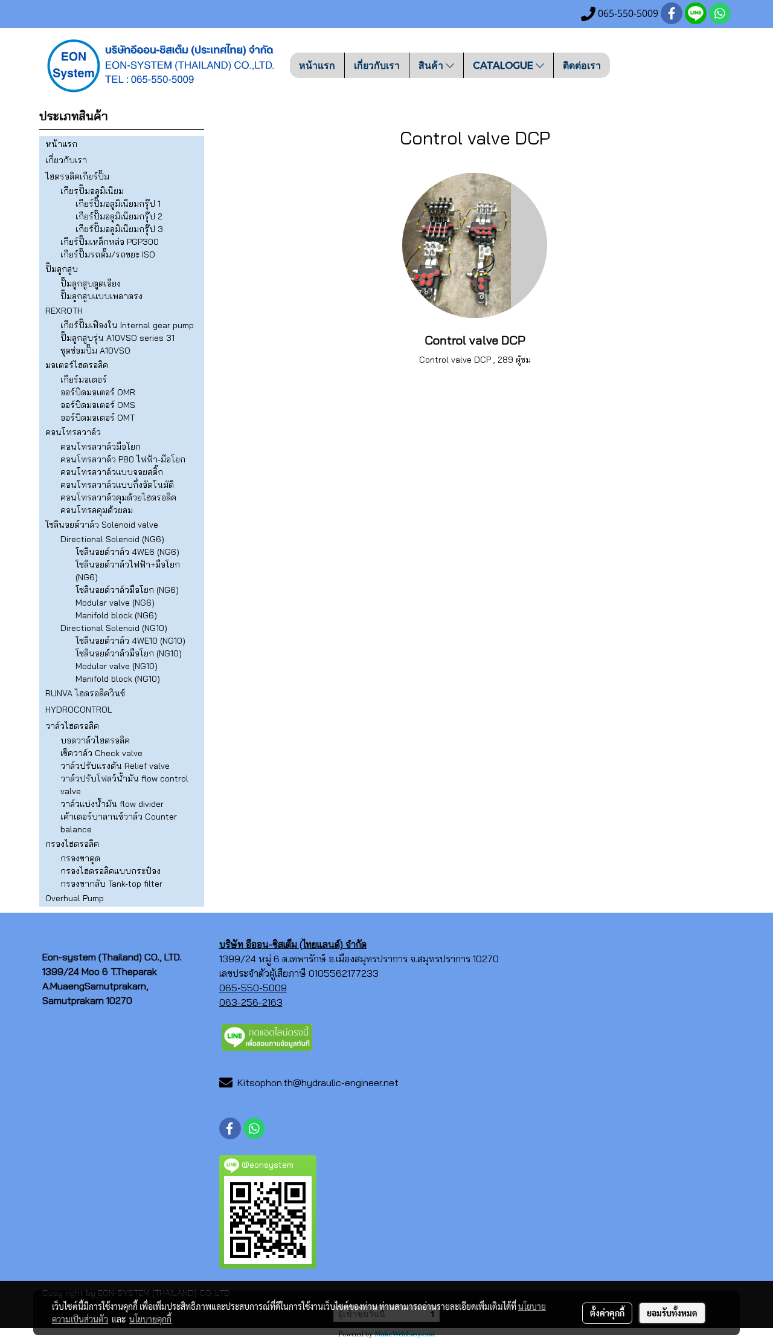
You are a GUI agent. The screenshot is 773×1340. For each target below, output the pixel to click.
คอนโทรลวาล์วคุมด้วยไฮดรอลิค (118, 497)
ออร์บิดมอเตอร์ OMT (97, 417)
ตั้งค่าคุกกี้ (607, 1312)
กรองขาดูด (80, 858)
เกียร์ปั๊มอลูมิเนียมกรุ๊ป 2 (118, 216)
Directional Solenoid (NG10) (113, 628)
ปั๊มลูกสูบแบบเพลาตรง (101, 296)
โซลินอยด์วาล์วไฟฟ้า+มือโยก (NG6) (127, 571)
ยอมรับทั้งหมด (672, 1312)
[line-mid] (267, 1036)
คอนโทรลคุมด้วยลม (96, 510)
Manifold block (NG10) (117, 678)
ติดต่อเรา (582, 65)
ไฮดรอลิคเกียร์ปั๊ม (77, 176)
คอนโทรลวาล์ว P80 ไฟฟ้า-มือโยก (122, 459)
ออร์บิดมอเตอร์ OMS (97, 405)
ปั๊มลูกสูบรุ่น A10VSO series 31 (117, 337)
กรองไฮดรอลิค (72, 843)
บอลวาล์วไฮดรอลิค (95, 740)
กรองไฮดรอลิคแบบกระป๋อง (110, 871)
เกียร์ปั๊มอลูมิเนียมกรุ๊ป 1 (118, 203)
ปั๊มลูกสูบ (61, 269)
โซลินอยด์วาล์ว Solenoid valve (101, 524)
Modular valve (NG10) (116, 666)
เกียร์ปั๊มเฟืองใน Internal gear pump (127, 325)
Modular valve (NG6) (115, 602)
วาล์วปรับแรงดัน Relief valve (115, 765)
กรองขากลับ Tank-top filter (111, 883)
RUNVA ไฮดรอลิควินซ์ (85, 693)
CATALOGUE (504, 65)
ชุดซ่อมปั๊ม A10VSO (95, 350)
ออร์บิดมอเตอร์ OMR (97, 392)
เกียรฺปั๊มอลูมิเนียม (92, 191)
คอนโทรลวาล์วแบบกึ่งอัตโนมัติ (117, 484)
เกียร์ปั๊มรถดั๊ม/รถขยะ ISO (107, 254)
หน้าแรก (317, 65)
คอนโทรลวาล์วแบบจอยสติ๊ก (111, 472)
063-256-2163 (251, 1002)
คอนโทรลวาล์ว (73, 432)
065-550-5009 (253, 988)
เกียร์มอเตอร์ (83, 379)
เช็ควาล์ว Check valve (101, 753)
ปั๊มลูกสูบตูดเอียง (90, 283)
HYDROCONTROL (78, 709)
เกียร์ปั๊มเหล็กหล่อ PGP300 (109, 241)
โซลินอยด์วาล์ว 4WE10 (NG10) (130, 640)
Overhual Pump (74, 898)
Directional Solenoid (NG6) (112, 539)
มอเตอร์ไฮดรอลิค (76, 365)
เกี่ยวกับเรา (377, 65)
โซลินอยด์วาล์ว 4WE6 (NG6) (127, 551)
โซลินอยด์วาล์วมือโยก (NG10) (128, 653)
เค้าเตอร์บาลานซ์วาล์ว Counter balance (118, 823)
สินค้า (432, 65)
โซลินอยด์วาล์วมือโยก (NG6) (127, 589)
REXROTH (64, 310)
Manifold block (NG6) (116, 615)
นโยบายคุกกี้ (150, 1318)
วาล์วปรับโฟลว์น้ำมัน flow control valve (124, 785)
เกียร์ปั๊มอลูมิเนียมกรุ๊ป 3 (119, 229)
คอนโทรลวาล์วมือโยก (100, 446)
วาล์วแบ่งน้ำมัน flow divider (112, 803)
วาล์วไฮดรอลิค (72, 725)
